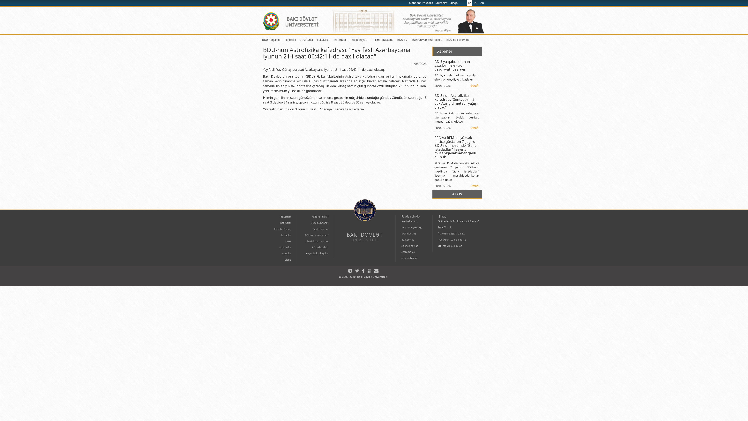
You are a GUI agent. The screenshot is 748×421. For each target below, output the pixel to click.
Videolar (286, 253)
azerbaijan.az (409, 221)
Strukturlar (306, 40)
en (482, 3)
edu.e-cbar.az (409, 258)
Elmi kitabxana (384, 40)
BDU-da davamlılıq (457, 40)
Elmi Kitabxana (282, 229)
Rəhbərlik (290, 40)
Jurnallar (286, 235)
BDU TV (402, 40)
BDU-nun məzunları (316, 235)
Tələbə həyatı (358, 40)
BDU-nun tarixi (319, 223)
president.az (408, 233)
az (469, 3)
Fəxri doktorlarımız (317, 241)
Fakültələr (323, 40)
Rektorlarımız (320, 229)
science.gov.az (409, 246)
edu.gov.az (407, 239)
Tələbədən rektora (420, 3)
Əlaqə (454, 3)
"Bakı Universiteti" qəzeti (426, 40)
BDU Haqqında (271, 40)
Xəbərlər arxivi (320, 217)
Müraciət (441, 3)
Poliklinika (285, 247)
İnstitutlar (339, 40)
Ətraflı (474, 86)
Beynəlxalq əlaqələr (317, 253)
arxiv (457, 194)
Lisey (288, 241)
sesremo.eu (408, 252)
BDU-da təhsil (320, 247)
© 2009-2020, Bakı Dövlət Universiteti (363, 277)
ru (475, 3)
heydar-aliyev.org (411, 227)
